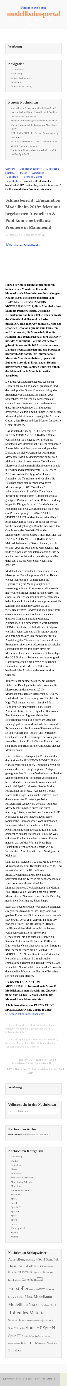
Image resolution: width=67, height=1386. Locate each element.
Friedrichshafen (14, 1280)
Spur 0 (14, 1198)
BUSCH (39, 1259)
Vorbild (14, 1236)
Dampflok (52, 1259)
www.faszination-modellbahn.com (24, 1013)
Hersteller (52, 1039)
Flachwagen (48, 1272)
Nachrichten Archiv (18, 1134)
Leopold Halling (16, 1297)
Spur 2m (20, 1328)
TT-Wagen (39, 1343)
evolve (6, 1379)
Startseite (10, 168)
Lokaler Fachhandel (20, 78)
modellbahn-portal (33, 13)
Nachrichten (17, 69)
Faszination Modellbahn (34, 1039)
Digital (14, 1161)
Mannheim (10, 1043)
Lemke (50, 1289)
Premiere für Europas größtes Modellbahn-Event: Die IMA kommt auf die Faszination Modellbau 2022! (34, 124)
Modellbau (12, 177)
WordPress (52, 1379)
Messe (23, 173)
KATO (42, 1289)
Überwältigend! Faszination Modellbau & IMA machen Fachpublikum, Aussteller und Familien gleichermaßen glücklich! (34, 112)
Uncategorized (18, 1228)
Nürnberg (45, 1305)
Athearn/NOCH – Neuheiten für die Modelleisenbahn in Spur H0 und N (34, 1061)
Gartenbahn (16, 1165)
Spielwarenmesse (34, 1320)
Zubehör (34, 1046)
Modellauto (12, 181)
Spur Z (14, 1224)
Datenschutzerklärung (21, 86)
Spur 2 (12, 1328)
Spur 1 (14, 1203)
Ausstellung (38, 173)
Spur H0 (15, 1211)
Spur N (14, 1215)
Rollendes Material (32, 177)
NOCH (36, 1305)
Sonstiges (15, 1194)
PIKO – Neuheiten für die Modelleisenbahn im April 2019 (35, 1071)
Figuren (37, 1272)
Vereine (25, 1046)
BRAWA (29, 1260)
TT (29, 1343)
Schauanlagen (12, 1046)
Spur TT (15, 1219)
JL (43, 235)
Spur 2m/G (16, 1207)
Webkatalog (17, 73)
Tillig (23, 1343)
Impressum (16, 82)
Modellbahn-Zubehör (30, 168)
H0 (40, 1279)
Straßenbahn (28, 1336)
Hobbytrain (34, 1289)
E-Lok (28, 1266)
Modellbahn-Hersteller (22, 1177)
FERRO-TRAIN (25, 1272)
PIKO (52, 1305)
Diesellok (15, 1266)
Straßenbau (39, 1336)
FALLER (38, 1266)
